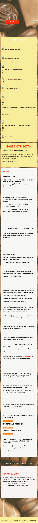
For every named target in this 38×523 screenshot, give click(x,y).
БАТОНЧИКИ (27, 356)
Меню (12, 22)
